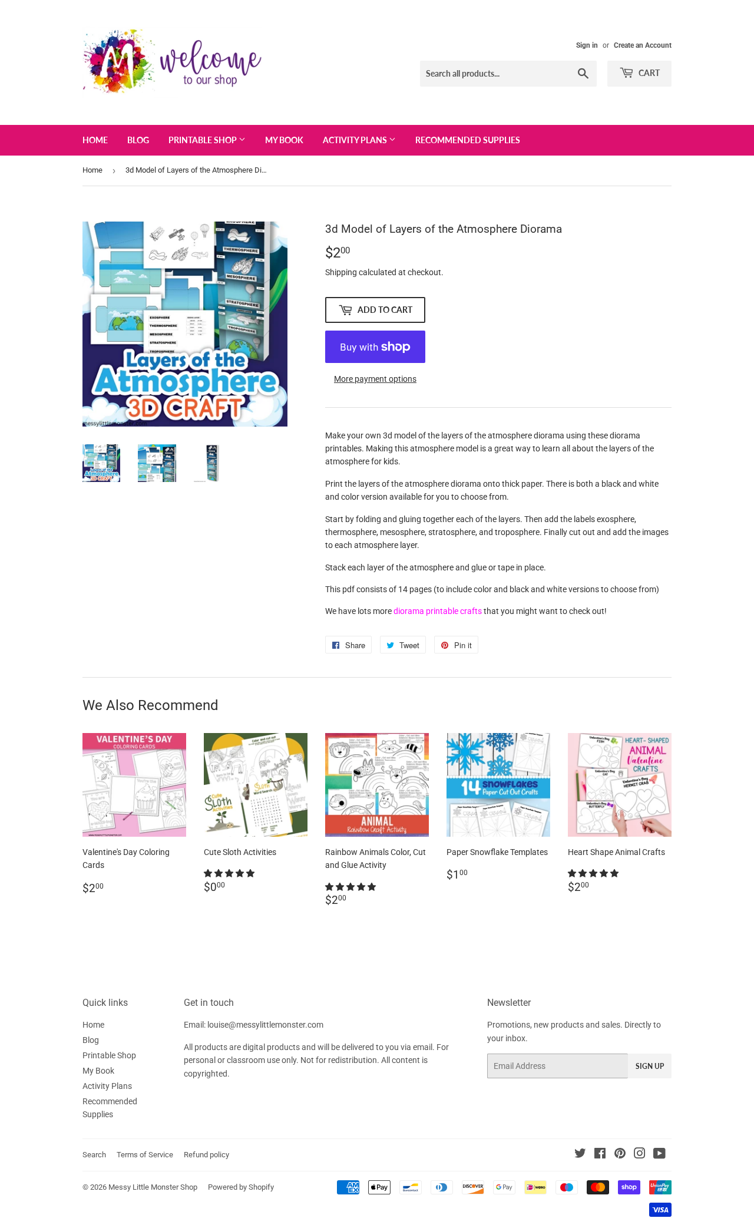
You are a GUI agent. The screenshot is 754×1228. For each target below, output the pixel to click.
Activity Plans (356, 140)
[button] (230, 873)
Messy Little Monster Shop (152, 1187)
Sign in (587, 45)
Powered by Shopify (241, 1187)
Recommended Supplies (467, 140)
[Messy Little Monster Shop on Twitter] (580, 1155)
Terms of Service (145, 1154)
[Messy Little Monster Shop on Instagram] (640, 1155)
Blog (138, 140)
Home (95, 140)
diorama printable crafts (437, 611)
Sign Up (650, 1066)
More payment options (375, 379)
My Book (284, 140)
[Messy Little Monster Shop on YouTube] (659, 1155)
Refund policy (206, 1154)
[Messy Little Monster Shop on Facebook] (600, 1155)
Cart (648, 73)
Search (94, 1154)
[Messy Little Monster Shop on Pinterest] (620, 1155)
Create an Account (643, 45)
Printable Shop (203, 140)
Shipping (341, 272)
